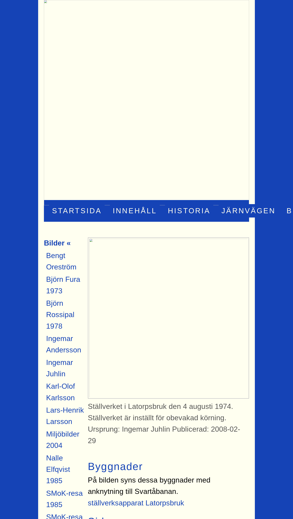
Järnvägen (248, 211)
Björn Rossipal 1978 (60, 314)
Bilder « (57, 243)
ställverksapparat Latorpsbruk (136, 503)
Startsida (77, 211)
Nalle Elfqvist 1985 (58, 469)
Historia (189, 211)
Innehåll (135, 211)
